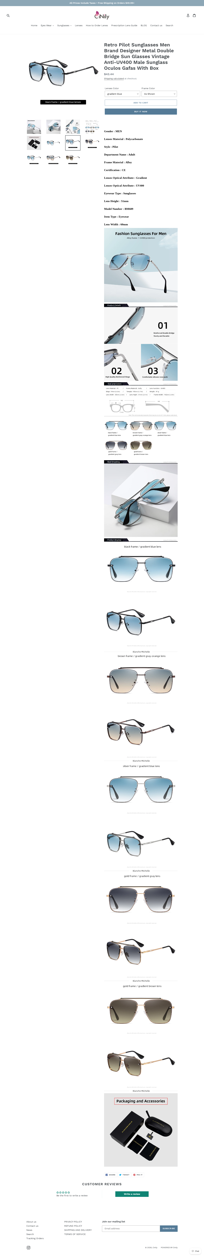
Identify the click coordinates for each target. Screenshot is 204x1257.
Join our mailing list (113, 1221)
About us (31, 1221)
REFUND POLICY (73, 1226)
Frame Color (148, 88)
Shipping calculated (114, 78)
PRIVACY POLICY (73, 1221)
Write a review (132, 1194)
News (29, 1230)
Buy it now (140, 111)
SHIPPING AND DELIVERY (78, 1230)
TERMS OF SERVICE (75, 1234)
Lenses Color (112, 88)
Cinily (155, 1247)
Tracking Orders (35, 1238)
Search (30, 1234)
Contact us (32, 1226)
